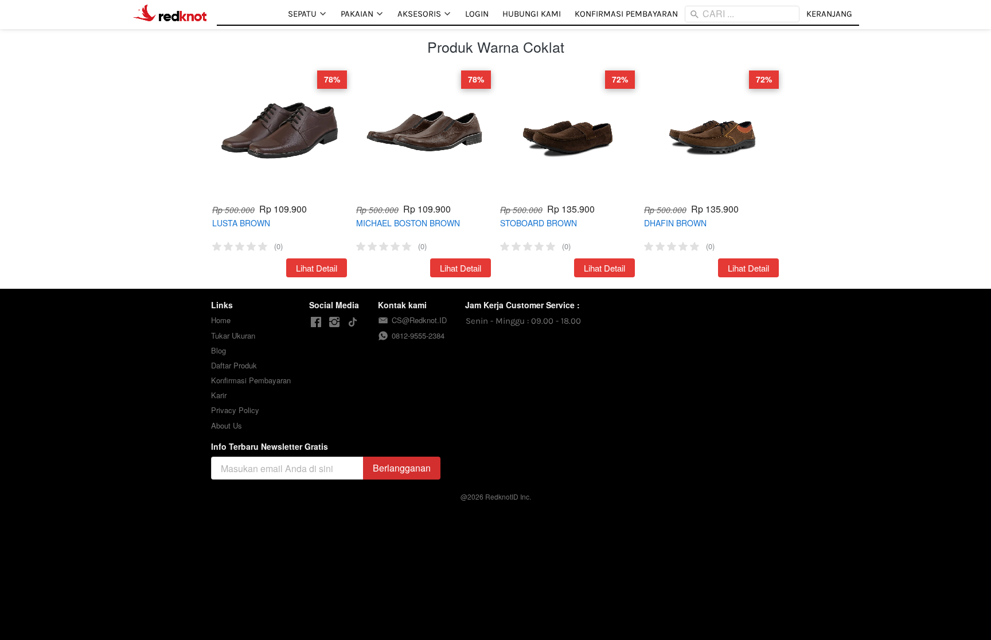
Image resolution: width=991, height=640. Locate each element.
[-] (316, 322)
